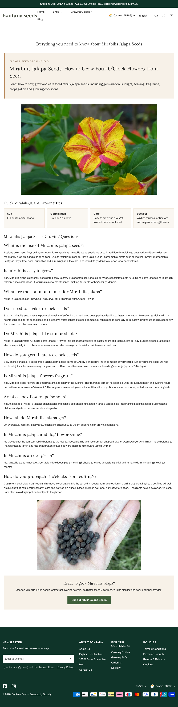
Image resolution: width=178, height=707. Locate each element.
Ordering (116, 662)
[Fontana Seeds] (20, 15)
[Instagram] (13, 686)
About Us (84, 649)
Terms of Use (46, 667)
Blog (81, 664)
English (143, 15)
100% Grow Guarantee (92, 659)
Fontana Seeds (20, 694)
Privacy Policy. (65, 667)
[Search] (156, 15)
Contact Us (85, 669)
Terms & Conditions (154, 649)
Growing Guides (120, 652)
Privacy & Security (153, 654)
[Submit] (70, 659)
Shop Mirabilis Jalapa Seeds (89, 600)
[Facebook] (4, 686)
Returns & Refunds (154, 659)
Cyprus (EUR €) (123, 15)
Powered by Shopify (40, 694)
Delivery (116, 667)
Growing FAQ (119, 657)
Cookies (148, 664)
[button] (57, 12)
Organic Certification (90, 654)
